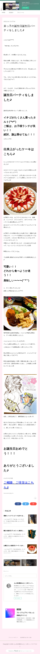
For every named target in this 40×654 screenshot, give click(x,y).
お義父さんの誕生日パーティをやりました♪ (16, 545)
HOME (3, 12)
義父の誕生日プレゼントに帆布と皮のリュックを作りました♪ (22, 530)
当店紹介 (11, 12)
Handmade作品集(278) (8, 493)
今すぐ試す (25, 7)
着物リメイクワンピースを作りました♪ (15, 516)
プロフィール (20, 12)
